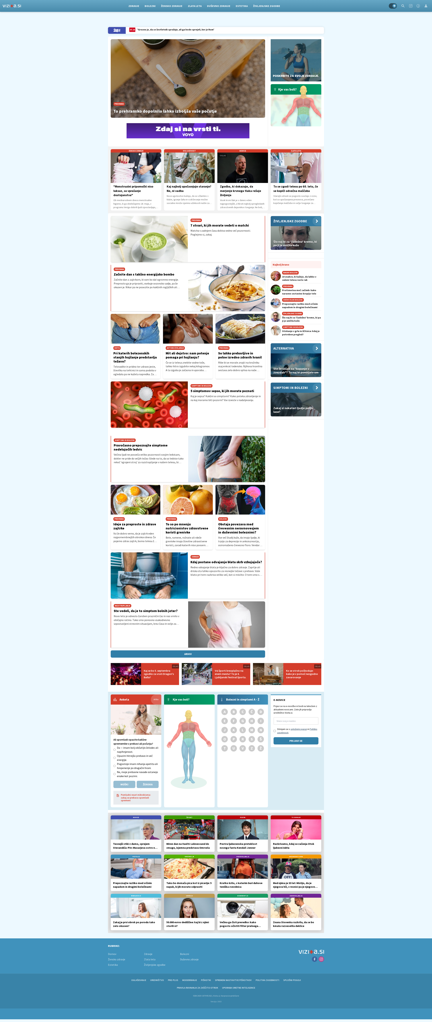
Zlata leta (195, 6)
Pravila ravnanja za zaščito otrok (197, 987)
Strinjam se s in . (297, 731)
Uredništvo (157, 980)
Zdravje (133, 6)
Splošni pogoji (292, 980)
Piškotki (206, 980)
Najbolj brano (281, 264)
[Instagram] (410, 6)
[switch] (393, 6)
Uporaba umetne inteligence (238, 987)
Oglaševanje (138, 980)
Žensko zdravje (171, 6)
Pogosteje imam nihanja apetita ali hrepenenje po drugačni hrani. (137, 766)
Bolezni (150, 6)
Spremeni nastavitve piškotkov (233, 980)
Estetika (242, 6)
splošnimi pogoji (299, 729)
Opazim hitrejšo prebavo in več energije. (135, 758)
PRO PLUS (173, 980)
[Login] (426, 6)
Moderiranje (189, 980)
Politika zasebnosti (267, 980)
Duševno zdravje (218, 6)
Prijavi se (296, 740)
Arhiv (188, 654)
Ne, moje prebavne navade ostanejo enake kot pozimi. (137, 774)
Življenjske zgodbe (266, 6)
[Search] (403, 6)
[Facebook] (418, 6)
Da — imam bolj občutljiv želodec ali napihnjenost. (137, 749)
